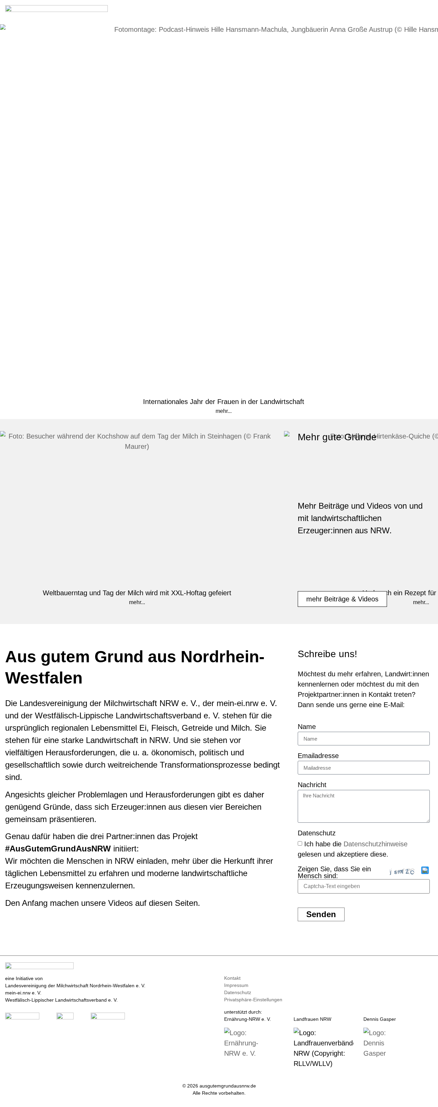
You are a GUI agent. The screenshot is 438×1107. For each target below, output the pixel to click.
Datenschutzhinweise (376, 844)
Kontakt (232, 978)
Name (307, 726)
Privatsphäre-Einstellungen (253, 999)
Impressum (236, 985)
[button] (428, 10)
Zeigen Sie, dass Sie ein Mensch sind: (334, 872)
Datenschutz (317, 833)
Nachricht (312, 785)
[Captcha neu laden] (425, 870)
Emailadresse (318, 755)
